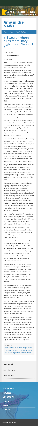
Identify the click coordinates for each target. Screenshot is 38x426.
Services (7, 393)
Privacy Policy (11, 422)
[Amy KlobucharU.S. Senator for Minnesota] (19, 12)
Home (5, 32)
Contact (7, 409)
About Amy (8, 389)
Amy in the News (14, 24)
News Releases (9, 376)
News (11, 32)
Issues (6, 401)
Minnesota (8, 397)
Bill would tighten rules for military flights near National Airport (18, 42)
